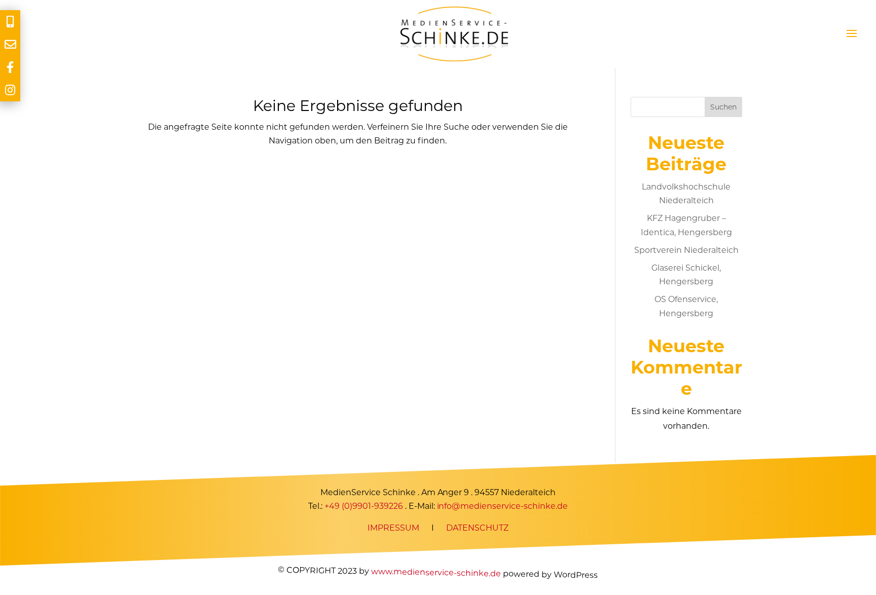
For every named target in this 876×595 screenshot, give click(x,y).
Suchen (723, 106)
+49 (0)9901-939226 (363, 506)
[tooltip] (10, 21)
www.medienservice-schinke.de (436, 572)
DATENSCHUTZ (477, 528)
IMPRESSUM (393, 528)
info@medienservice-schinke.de (502, 506)
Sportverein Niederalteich (686, 250)
